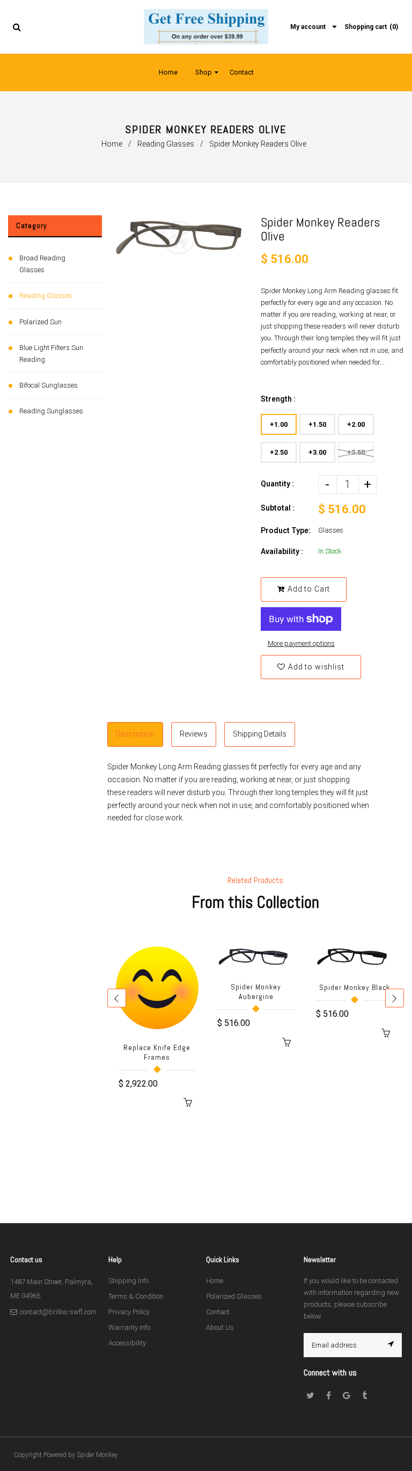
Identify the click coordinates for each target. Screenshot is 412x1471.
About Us (220, 1327)
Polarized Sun (40, 322)
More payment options (301, 643)
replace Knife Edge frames (156, 1052)
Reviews (194, 734)
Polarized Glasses (234, 1296)
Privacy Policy (129, 1312)
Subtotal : (278, 508)
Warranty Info (129, 1327)
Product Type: (286, 530)
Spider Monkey (97, 1455)
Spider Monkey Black (354, 987)
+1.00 (279, 424)
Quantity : (277, 483)
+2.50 (279, 452)
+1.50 (317, 424)
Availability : (282, 551)
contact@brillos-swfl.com (58, 1312)
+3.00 (317, 452)
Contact (218, 1312)
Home (111, 144)
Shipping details (259, 734)
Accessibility (127, 1343)
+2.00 (356, 424)
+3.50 (356, 452)
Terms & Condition (136, 1296)
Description (135, 734)
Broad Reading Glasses (42, 264)
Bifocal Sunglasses (48, 385)
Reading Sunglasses (51, 411)
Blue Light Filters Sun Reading (51, 353)
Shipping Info (128, 1281)
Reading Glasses (165, 144)
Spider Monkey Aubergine (256, 991)
